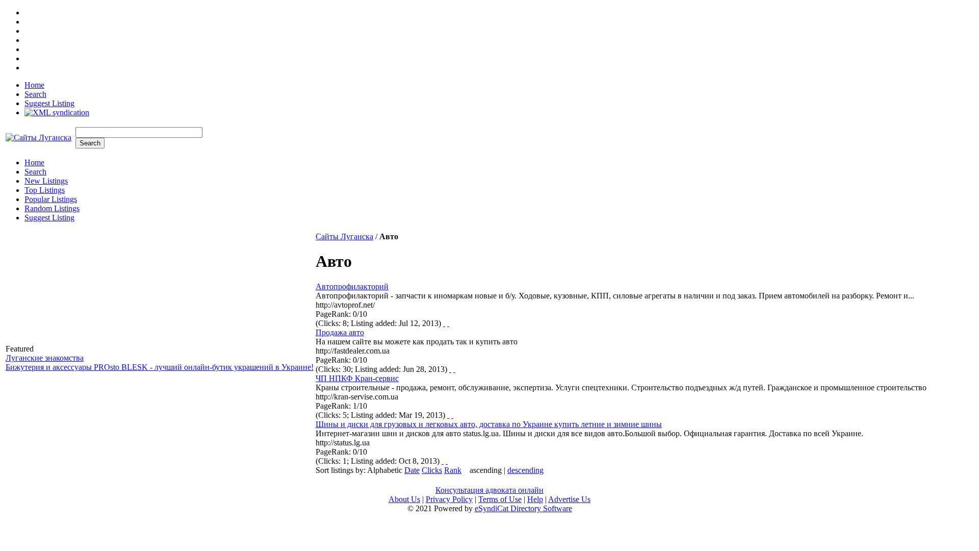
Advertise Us (569, 499)
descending (525, 470)
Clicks (432, 470)
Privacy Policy (449, 499)
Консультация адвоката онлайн (489, 490)
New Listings (46, 181)
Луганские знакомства (45, 358)
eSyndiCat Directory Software (523, 508)
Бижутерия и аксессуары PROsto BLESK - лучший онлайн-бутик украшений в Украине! (160, 367)
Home (34, 85)
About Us (404, 499)
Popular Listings (50, 199)
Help (535, 499)
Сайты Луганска (344, 236)
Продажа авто (340, 332)
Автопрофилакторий (352, 286)
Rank (452, 470)
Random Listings (52, 208)
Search (35, 94)
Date (412, 470)
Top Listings (44, 190)
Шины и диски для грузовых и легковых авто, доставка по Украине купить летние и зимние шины (489, 424)
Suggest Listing (49, 103)
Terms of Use (500, 499)
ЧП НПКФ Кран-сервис (357, 378)
